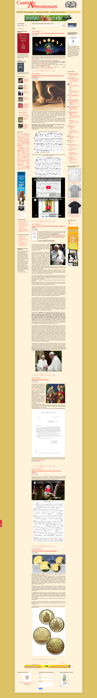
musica (27, 154)
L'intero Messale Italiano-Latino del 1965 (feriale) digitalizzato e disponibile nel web (26, 105)
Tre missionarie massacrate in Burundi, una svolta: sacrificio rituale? (73, 86)
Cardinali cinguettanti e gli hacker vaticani (26, 92)
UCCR (70, 84)
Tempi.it (70, 89)
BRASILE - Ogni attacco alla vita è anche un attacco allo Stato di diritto (74, 132)
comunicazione (21, 137)
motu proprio (22, 154)
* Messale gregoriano (21, 222)
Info (70, 223)
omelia (22, 156)
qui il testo (47, 65)
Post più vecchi (62, 662)
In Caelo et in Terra (72, 144)
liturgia (19, 151)
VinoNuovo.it (71, 140)
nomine (25, 155)
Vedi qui (46, 575)
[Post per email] (54, 221)
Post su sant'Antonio (29, 12)
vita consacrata (20, 169)
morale (18, 154)
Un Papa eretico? (71, 149)
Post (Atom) (37, 664)
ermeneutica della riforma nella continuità (23, 144)
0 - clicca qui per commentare (45, 221)
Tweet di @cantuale (20, 28)
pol (23, 159)
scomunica (19, 165)
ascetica (18, 134)
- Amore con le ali (71, 141)
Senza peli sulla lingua (73, 148)
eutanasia (27, 145)
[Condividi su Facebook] (36, 35)
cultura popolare (26, 138)
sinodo (28, 165)
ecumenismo (22, 141)
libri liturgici (27, 150)
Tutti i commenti (21, 216)
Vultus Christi (71, 136)
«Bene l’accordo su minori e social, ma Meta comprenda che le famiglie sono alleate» (74, 91)
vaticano (23, 168)
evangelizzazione (20, 146)
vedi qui (38, 394)
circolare (39, 408)
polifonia (25, 159)
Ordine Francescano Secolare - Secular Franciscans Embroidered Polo (73, 216)
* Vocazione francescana (22, 245)
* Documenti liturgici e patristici (23, 225)
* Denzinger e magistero (22, 223)
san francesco (23, 162)
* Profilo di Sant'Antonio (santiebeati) (22, 237)
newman (22, 155)
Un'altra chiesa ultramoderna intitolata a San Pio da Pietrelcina (24, 115)
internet (27, 148)
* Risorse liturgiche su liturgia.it (23, 221)
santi (28, 164)
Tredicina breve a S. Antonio (42, 12)
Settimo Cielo (71, 120)
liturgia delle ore (25, 151)
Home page (19, 12)
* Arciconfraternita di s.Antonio (23, 241)
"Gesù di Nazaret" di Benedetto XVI (57, 236)
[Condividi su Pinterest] (37, 35)
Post (20, 214)
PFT (22, 159)
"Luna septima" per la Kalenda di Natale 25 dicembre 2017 (48, 33)
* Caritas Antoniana (21, 243)
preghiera (19, 160)
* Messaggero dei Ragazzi (22, 244)
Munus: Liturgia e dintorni (73, 73)
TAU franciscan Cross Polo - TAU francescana (27, 682)
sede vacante (24, 165)
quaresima (23, 160)
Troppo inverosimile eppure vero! (74, 103)
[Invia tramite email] (32, 35)
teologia (27, 166)
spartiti (23, 166)
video (27, 168)
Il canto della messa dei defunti (23, 110)
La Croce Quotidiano (72, 130)
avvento (21, 134)
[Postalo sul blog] (33, 35)
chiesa (27, 136)
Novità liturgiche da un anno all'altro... (26, 118)
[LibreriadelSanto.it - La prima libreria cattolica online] (48, 20)
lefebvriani (22, 150)
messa (24, 153)
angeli (21, 133)
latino (18, 150)
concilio (28, 137)
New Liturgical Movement (73, 95)
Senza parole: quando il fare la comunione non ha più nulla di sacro (26, 80)
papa (25, 156)
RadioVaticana (71, 152)
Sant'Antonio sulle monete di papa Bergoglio (44, 551)
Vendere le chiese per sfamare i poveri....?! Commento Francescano (26, 87)
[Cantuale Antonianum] (72, 28)
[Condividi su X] (34, 35)
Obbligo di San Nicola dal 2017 (40, 380)
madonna (19, 153)
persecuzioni (19, 159)
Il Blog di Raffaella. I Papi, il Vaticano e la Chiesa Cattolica (74, 113)
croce (21, 138)
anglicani (25, 133)
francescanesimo (20, 147)
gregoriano (22, 148)
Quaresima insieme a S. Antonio (57, 12)
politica (28, 159)
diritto (18, 141)
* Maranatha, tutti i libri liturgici (23, 229)
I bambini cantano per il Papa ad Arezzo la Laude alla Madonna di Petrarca (26, 126)
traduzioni (19, 168)
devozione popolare (23, 140)
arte (28, 133)
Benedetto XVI (26, 134)
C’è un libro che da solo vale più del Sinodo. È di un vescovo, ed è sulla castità (74, 122)
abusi (18, 133)
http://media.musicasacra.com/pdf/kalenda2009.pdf (45, 68)
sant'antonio (20, 164)
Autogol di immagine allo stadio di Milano (26, 98)
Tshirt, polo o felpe (27, 683)
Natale (18, 155)
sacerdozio (27, 161)
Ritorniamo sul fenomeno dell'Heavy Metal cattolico (23, 112)
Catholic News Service (73, 162)
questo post (49, 60)
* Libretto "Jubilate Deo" (22, 228)
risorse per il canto (23, 161)
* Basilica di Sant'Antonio (22, 238)
